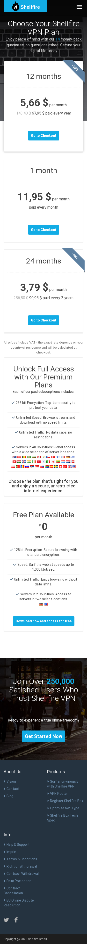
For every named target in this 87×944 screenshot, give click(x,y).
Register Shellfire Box (66, 801)
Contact (13, 789)
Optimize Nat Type (64, 808)
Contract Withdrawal (23, 874)
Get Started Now (43, 736)
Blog (10, 796)
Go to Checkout (43, 136)
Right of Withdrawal (22, 866)
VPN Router (59, 794)
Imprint (12, 852)
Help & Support (18, 844)
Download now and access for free (44, 621)
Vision (11, 781)
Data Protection (19, 881)
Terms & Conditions (22, 859)
